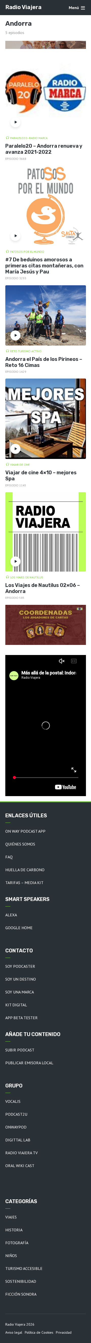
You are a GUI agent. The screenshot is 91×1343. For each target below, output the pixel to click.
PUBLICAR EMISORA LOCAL (29, 1062)
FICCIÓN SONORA (20, 1294)
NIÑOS (11, 1255)
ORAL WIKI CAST (19, 1165)
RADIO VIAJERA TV (21, 1152)
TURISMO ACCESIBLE (23, 1268)
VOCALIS (12, 1101)
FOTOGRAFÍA (16, 1242)
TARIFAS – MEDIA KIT (24, 882)
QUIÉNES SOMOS (20, 844)
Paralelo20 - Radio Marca (29, 138)
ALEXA (11, 914)
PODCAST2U (16, 1114)
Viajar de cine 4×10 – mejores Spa (41, 476)
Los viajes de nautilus (26, 577)
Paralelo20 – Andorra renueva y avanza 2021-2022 (43, 149)
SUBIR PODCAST (19, 1049)
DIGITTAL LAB (17, 1139)
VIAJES (11, 1217)
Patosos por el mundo (27, 252)
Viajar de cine (20, 464)
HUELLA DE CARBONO (24, 869)
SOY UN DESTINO (20, 979)
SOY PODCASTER (20, 966)
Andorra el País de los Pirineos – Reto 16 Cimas (43, 362)
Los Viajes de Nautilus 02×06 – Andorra (42, 588)
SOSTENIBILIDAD (20, 1281)
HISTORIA (13, 1229)
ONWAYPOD (16, 1127)
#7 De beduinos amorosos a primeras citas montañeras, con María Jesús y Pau (44, 266)
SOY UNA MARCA (19, 991)
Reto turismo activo (25, 351)
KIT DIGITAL (16, 1004)
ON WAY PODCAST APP (25, 831)
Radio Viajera (23, 7)
